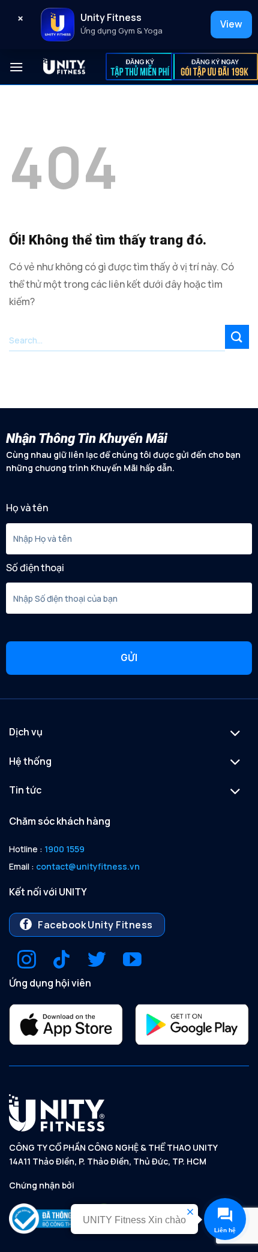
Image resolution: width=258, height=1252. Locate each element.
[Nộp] (237, 336)
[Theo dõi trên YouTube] (132, 961)
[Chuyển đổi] (235, 734)
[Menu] (16, 67)
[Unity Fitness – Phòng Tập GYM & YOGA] (64, 67)
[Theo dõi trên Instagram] (26, 961)
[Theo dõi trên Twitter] (97, 961)
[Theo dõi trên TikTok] (61, 961)
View (231, 24)
